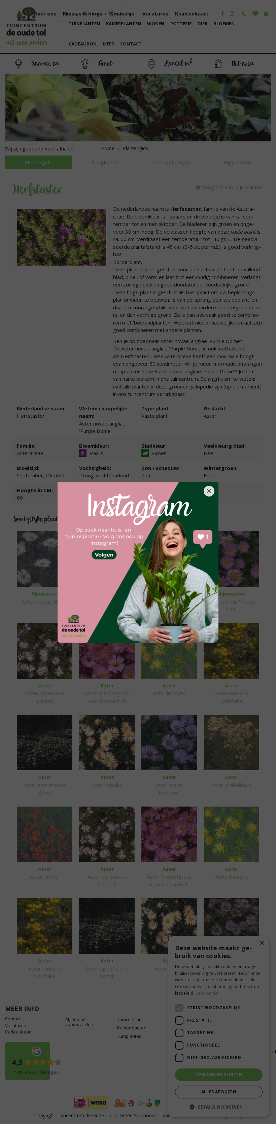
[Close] (209, 491)
